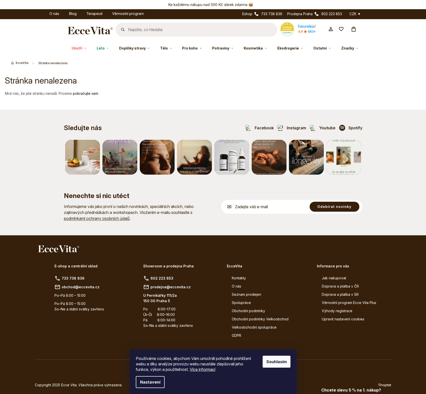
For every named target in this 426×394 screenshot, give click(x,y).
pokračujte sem (85, 93)
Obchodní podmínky (248, 311)
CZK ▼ (355, 14)
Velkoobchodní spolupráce (254, 327)
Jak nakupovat (334, 278)
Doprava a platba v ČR (340, 286)
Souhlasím (276, 361)
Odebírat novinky (334, 206)
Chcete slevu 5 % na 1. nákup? (351, 390)
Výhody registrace (337, 311)
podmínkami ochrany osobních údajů (97, 218)
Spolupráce (241, 302)
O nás (236, 286)
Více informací (202, 369)
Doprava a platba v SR (340, 294)
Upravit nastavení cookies (343, 319)
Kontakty (239, 278)
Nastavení (150, 382)
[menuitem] (40, 12)
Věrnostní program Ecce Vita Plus (349, 302)
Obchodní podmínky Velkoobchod (260, 319)
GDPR (236, 335)
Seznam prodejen (246, 294)
